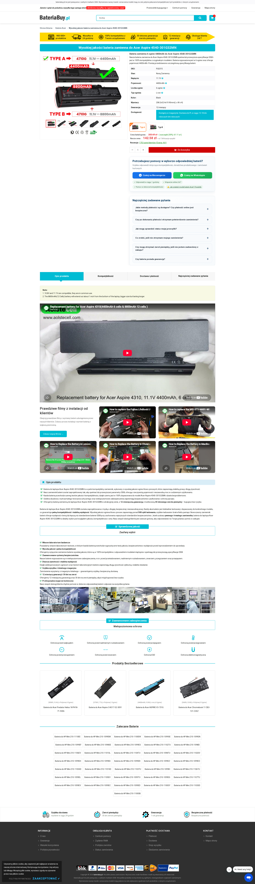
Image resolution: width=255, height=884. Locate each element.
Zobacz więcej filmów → (53, 434)
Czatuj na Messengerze (154, 175)
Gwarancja (195, 8)
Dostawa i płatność (149, 276)
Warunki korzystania (49, 845)
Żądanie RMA (101, 840)
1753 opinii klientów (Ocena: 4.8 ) (153, 143)
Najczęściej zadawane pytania (193, 276)
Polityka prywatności (50, 849)
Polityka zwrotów (103, 845)
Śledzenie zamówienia (159, 849)
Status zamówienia (104, 849)
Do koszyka (184, 149)
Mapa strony (210, 8)
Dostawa (152, 840)
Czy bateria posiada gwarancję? (150, 259)
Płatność (152, 836)
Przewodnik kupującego (157, 8)
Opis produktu (62, 276)
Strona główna (46, 28)
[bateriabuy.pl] (55, 17)
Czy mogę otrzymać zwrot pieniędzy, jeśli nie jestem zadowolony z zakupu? (166, 248)
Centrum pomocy (179, 8)
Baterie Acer (61, 28)
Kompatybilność (105, 276)
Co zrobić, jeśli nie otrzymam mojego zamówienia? (159, 238)
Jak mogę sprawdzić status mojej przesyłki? (156, 229)
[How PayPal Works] (168, 868)
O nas (43, 836)
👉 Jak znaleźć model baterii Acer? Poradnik (184, 187)
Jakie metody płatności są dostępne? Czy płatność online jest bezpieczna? (164, 209)
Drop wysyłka (154, 845)
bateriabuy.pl (98, 875)
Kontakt (209, 836)
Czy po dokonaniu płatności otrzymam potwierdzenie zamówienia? (166, 219)
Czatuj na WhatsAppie (194, 175)
